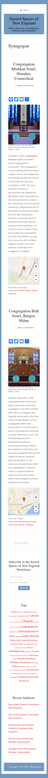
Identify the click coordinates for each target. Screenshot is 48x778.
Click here (11, 145)
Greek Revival (27, 640)
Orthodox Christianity (19, 662)
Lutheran (29, 648)
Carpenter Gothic (23, 616)
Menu (26, 10)
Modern (22, 291)
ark (22, 193)
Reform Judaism (31, 291)
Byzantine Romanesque (27, 522)
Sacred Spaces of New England (24, 21)
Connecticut (22, 288)
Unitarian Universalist (28, 677)
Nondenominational (26, 659)
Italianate (30, 644)
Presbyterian (34, 663)
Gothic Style (15, 640)
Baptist (14, 612)
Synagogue (12, 294)
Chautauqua (17, 622)
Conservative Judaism (16, 525)
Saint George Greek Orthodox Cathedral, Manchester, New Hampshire (21, 728)
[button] (16, 136)
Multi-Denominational (21, 655)
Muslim (14, 659)
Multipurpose (34, 655)
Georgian (18, 636)
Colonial (17, 627)
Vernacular (24, 681)
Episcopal (24, 631)
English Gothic (13, 632)
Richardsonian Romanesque (17, 670)
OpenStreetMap (35, 283)
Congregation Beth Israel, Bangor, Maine (24, 315)
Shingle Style (33, 673)
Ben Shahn (13, 196)
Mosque (11, 655)
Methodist (28, 651)
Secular (26, 673)
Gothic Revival (30, 636)
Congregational (29, 626)
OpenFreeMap (25, 283)
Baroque (20, 612)
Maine (20, 519)
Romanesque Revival (17, 673)
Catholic (34, 615)
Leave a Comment (25, 85)
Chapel (11, 622)
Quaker (15, 666)
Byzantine (27, 612)
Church (27, 621)
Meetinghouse (17, 651)
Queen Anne (22, 666)
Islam (24, 644)
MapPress (18, 283)
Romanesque (33, 670)
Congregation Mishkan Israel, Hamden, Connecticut (23, 71)
